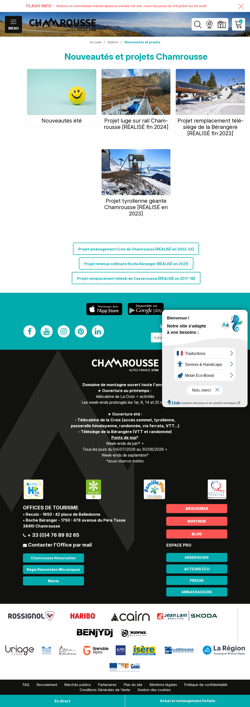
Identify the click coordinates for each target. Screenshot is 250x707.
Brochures (197, 508)
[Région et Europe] (124, 667)
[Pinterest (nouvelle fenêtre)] (81, 331)
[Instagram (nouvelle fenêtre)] (64, 331)
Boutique (197, 521)
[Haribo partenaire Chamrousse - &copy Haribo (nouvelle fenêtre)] (83, 615)
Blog (197, 534)
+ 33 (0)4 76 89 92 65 (53, 535)
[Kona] (134, 632)
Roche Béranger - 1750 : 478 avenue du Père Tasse (75, 520)
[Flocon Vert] (93, 489)
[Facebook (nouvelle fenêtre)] (29, 331)
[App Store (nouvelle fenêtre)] (104, 309)
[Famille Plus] (154, 489)
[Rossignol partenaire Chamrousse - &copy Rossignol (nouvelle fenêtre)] (31, 615)
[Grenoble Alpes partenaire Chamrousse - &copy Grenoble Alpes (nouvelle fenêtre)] (95, 650)
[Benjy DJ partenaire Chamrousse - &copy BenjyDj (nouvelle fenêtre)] (95, 632)
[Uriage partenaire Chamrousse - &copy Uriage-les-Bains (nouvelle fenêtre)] (19, 650)
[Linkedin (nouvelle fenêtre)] (98, 331)
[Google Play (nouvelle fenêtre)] (145, 309)
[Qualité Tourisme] (217, 489)
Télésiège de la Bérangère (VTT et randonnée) (126, 431)
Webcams (209, 24)
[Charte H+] (33, 489)
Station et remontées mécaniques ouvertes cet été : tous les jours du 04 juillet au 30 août (131, 6)
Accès (221, 24)
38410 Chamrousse (41, 526)
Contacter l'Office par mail (60, 545)
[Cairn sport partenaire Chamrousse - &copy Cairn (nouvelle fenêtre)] (130, 615)
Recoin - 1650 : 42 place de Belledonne (63, 514)
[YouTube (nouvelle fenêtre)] (47, 331)
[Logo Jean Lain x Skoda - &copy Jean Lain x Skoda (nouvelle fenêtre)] (187, 615)
